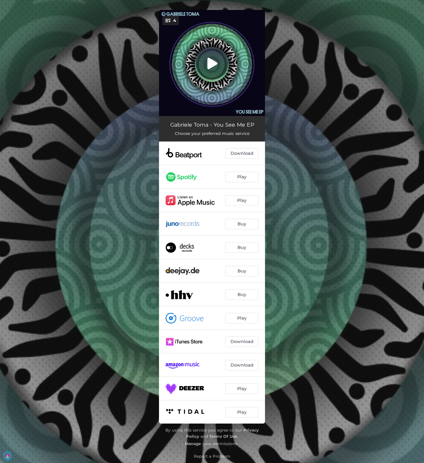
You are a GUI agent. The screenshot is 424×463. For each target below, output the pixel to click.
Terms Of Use (223, 436)
